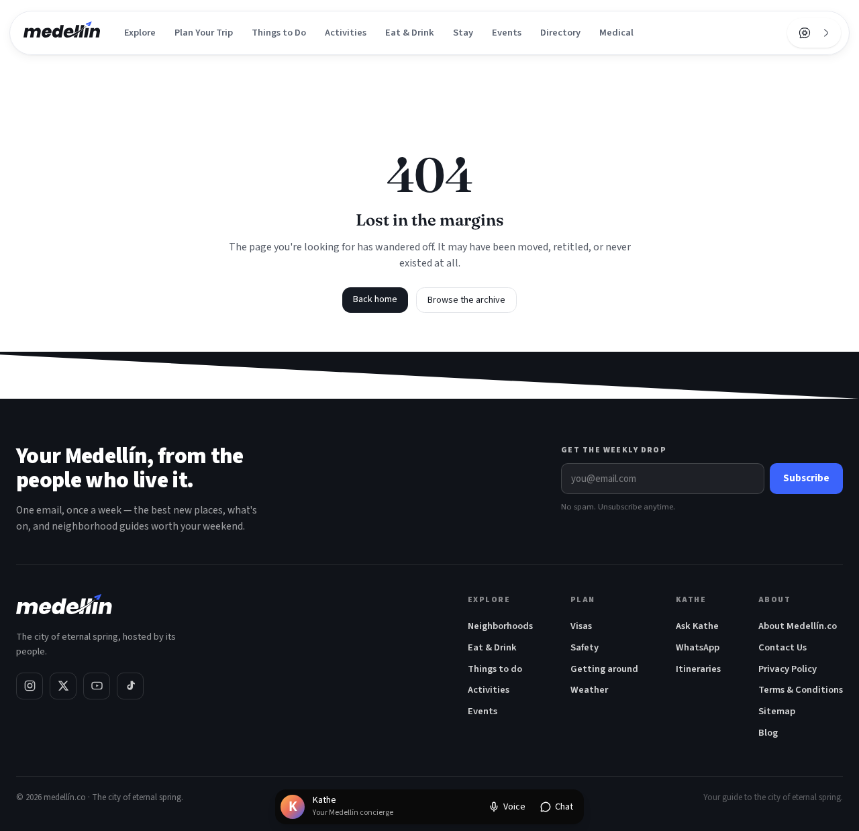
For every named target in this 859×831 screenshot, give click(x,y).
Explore (140, 33)
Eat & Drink (409, 33)
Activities (345, 33)
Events (506, 33)
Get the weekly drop (613, 450)
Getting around (604, 669)
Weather (589, 690)
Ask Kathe (697, 626)
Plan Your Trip (203, 33)
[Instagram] (29, 686)
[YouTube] (96, 686)
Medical (616, 33)
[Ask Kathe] (804, 33)
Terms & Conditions (800, 690)
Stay (463, 33)
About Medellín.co (797, 626)
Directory (560, 33)
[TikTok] (130, 686)
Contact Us (782, 647)
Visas (581, 626)
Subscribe (806, 478)
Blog (768, 733)
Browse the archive (466, 300)
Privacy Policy (787, 669)
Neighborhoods (500, 626)
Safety (584, 647)
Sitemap (776, 711)
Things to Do (279, 33)
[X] (63, 686)
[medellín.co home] (61, 32)
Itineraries (698, 669)
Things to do (495, 669)
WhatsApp (697, 647)
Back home (375, 299)
